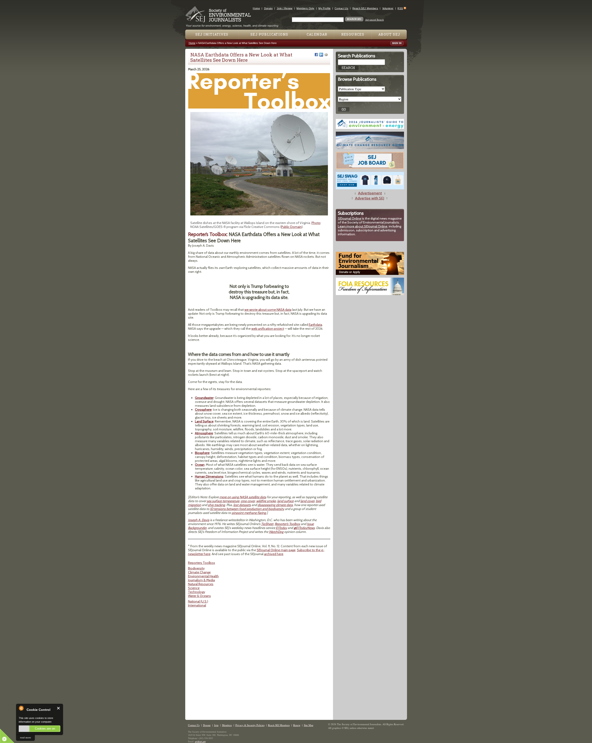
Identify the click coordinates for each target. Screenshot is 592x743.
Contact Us (341, 8)
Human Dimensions (209, 476)
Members (227, 725)
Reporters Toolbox (201, 563)
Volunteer (388, 8)
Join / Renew (285, 8)
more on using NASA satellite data (242, 497)
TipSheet (267, 524)
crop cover (248, 501)
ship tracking (216, 505)
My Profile (324, 8)
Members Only (305, 8)
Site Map (308, 725)
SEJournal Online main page (276, 550)
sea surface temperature (223, 501)
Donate (268, 8)
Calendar (317, 34)
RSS (400, 8)
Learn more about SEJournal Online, (363, 226)
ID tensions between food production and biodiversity (247, 509)
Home (256, 8)
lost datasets (242, 505)
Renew (296, 725)
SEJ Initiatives (211, 34)
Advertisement (370, 193)
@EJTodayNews (304, 528)
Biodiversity (196, 568)
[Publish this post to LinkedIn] (321, 54)
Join (216, 725)
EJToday (281, 528)
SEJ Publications (269, 34)
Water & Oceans (199, 596)
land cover (307, 501)
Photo (316, 223)
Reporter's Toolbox (287, 524)
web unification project (267, 328)
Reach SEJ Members (365, 8)
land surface (285, 501)
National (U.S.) (198, 601)
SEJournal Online (349, 218)
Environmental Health (203, 576)
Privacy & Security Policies (250, 725)
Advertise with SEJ (369, 198)
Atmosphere (204, 433)
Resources (352, 34)
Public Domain (291, 227)
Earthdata (315, 325)
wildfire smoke (266, 501)
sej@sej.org (200, 741)
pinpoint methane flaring (249, 513)
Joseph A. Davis (198, 520)
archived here (273, 554)
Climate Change (199, 572)
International (197, 605)
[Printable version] (326, 54)
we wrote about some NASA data (267, 310)
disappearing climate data (275, 505)
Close (58, 708)
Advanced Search (374, 19)
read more (25, 737)
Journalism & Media (201, 580)
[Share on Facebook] (316, 54)
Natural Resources (200, 584)
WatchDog (276, 532)
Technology (196, 592)
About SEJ (389, 34)
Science (194, 588)
